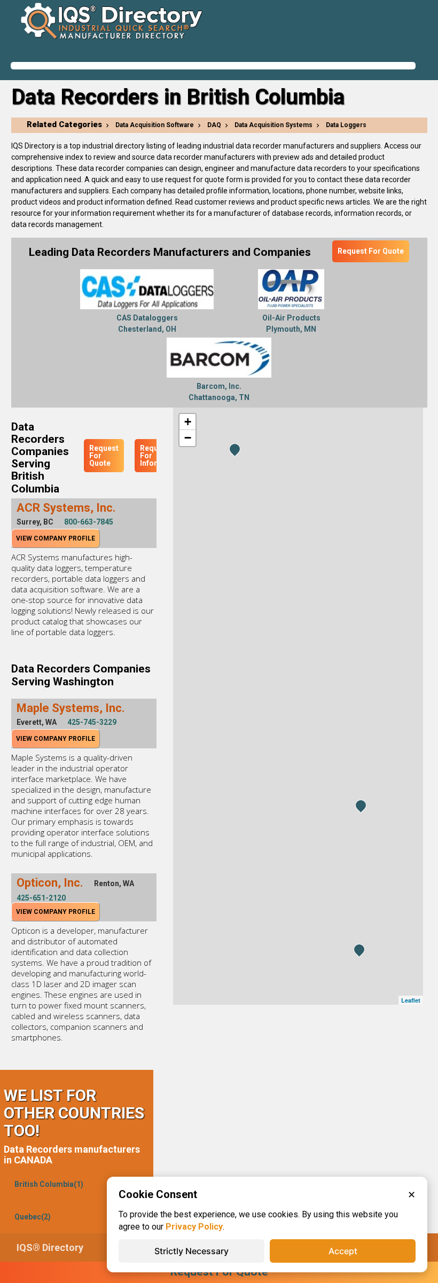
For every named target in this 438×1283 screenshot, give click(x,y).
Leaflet (410, 1000)
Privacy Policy (194, 1227)
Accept (342, 1251)
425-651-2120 (41, 898)
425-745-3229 (91, 722)
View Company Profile (55, 538)
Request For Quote (371, 251)
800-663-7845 (88, 522)
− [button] (187, 437)
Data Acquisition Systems (273, 125)
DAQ (214, 125)
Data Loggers (346, 125)
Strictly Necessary (191, 1251)
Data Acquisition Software (154, 125)
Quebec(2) (32, 1216)
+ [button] (187, 421)
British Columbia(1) (48, 1184)
